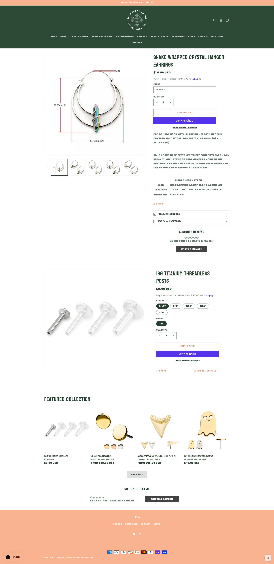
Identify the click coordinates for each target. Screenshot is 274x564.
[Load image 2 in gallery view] (77, 167)
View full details (205, 370)
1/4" (175, 306)
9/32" (189, 306)
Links (157, 524)
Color (156, 84)
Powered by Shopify (83, 557)
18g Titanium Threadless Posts (56, 456)
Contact (146, 524)
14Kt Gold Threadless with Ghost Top (198, 456)
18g (161, 323)
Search (117, 524)
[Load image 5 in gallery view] (131, 167)
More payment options (185, 127)
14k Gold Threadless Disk (101, 456)
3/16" (162, 306)
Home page (131, 524)
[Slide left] (47, 167)
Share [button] (160, 203)
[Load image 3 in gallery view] (95, 167)
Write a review (191, 248)
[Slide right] (143, 167)
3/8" (162, 312)
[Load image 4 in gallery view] (113, 167)
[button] (64, 36)
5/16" (203, 306)
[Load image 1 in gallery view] (59, 167)
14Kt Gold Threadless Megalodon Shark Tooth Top (157, 456)
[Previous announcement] (45, 2)
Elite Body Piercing (62, 557)
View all (137, 474)
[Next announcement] (229, 2)
